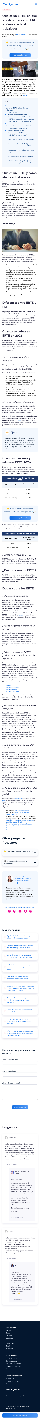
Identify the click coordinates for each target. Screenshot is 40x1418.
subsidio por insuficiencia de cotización (20, 820)
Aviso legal (10, 1379)
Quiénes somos (11, 1361)
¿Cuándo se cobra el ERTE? (19, 128)
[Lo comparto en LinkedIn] (14, 913)
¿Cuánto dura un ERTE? (15, 131)
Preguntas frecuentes (13, 1366)
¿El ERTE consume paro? (18, 135)
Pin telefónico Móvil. (13, 691)
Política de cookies (12, 1381)
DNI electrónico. (12, 689)
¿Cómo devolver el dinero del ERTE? (20, 156)
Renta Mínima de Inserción (15, 830)
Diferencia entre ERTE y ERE (17, 115)
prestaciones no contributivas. (21, 824)
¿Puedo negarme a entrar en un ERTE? (21, 139)
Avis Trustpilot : (11, 1406)
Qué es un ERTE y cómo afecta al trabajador (16, 109)
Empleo (8, 1346)
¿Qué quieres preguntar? (11, 1083)
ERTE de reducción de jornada (20, 121)
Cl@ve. (8, 685)
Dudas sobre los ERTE (15, 133)
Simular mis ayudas (20, 1415)
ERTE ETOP (13, 112)
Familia (8, 1330)
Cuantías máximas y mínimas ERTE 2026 (19, 126)
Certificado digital (12, 687)
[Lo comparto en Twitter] (25, 913)
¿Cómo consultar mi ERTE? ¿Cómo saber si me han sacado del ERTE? (20, 145)
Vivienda (9, 1336)
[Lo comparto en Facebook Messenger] (20, 913)
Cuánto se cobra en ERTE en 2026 (19, 117)
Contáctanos (10, 1369)
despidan (18, 798)
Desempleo (10, 1343)
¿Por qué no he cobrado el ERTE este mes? (21, 151)
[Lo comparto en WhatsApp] (30, 913)
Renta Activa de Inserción (15, 828)
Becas (8, 1341)
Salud (8, 1333)
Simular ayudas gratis (20, 55)
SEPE (19, 420)
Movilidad (9, 1349)
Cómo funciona (11, 1358)
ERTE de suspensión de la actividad (21, 119)
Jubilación (9, 1338)
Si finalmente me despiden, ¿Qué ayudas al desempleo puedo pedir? (20, 162)
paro (25, 95)
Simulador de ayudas (13, 1364)
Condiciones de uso (13, 1384)
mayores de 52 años (21, 810)
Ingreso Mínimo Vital (13, 826)
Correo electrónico (9, 1071)
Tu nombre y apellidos (10, 1059)
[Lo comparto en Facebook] (9, 913)
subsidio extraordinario (14, 822)
